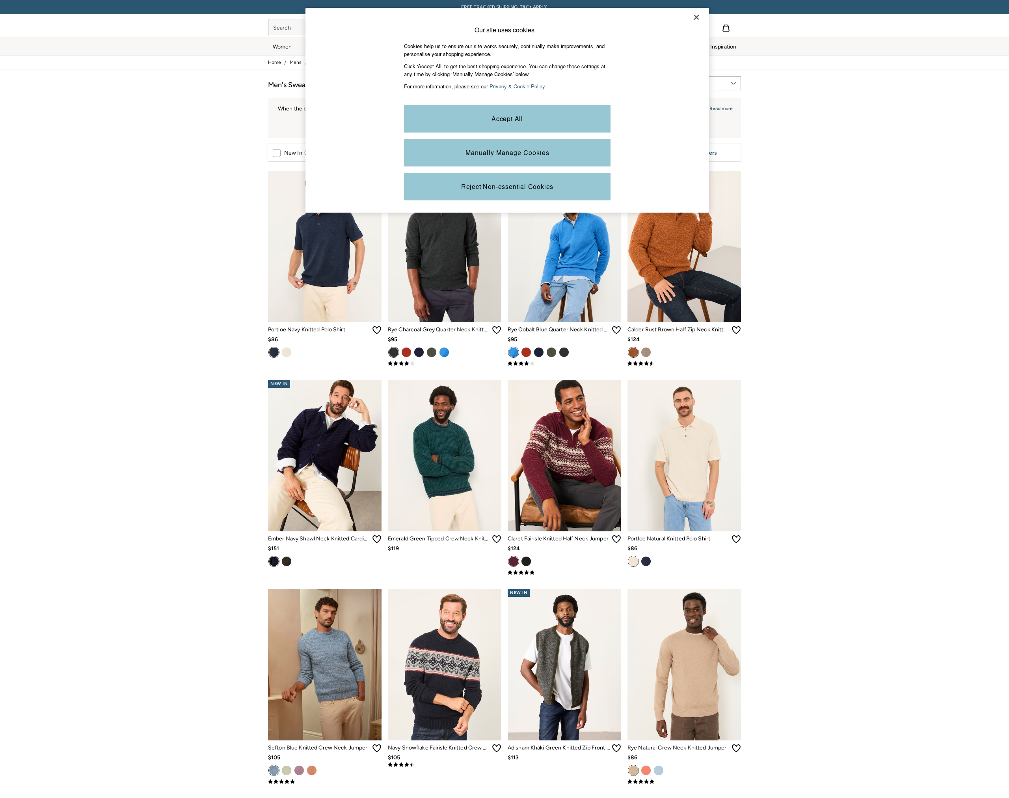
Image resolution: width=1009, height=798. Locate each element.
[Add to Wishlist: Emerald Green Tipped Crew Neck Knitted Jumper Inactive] (496, 539)
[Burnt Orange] (311, 770)
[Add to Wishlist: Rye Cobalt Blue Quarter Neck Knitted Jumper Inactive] (616, 330)
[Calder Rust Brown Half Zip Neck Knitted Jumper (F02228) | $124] (684, 246)
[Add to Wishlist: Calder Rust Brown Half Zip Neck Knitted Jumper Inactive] (736, 330)
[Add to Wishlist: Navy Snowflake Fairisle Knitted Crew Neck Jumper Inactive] (496, 748)
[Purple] (299, 770)
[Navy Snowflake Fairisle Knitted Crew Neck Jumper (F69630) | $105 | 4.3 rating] (444, 765)
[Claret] (513, 561)
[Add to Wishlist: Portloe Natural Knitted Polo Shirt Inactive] (736, 539)
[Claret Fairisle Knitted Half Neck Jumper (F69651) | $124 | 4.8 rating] (564, 573)
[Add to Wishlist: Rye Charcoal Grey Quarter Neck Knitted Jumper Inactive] (496, 330)
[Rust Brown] (633, 352)
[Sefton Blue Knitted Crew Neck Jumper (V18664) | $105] (325, 664)
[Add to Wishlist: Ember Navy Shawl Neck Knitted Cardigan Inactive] (377, 539)
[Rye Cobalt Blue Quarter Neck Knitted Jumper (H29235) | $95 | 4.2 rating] (564, 364)
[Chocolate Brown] (286, 561)
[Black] (526, 561)
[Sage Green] (286, 770)
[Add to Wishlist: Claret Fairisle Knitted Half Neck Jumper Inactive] (616, 539)
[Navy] (274, 352)
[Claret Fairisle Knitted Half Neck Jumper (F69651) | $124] (564, 455)
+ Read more (719, 107)
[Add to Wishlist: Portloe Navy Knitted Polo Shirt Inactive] (377, 330)
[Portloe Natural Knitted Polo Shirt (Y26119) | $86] (684, 455)
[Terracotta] (406, 352)
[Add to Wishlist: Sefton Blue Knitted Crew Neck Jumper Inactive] (377, 748)
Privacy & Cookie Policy (517, 86)
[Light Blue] (658, 770)
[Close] (696, 17)
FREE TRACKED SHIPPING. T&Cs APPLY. (504, 7)
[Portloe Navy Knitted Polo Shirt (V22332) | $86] (325, 246)
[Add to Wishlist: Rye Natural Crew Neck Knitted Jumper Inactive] (736, 748)
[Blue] (274, 770)
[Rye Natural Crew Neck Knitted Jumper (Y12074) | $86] (684, 664)
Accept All (507, 118)
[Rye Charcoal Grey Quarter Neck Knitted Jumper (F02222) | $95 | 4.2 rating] (444, 364)
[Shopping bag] (726, 27)
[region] (507, 110)
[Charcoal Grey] (394, 352)
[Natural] (286, 352)
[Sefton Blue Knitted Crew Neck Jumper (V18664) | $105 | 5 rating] (325, 782)
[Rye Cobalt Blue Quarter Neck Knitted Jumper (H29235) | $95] (564, 246)
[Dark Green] (431, 352)
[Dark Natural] (646, 352)
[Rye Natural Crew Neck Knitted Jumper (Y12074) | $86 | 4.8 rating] (684, 782)
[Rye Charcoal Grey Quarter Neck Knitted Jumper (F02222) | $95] (444, 246)
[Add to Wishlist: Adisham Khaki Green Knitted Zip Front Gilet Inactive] (616, 748)
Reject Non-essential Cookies (507, 186)
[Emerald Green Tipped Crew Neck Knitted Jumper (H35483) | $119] (444, 455)
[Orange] (646, 770)
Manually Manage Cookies (507, 152)
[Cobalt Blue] (444, 352)
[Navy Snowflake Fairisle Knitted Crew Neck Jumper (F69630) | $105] (444, 664)
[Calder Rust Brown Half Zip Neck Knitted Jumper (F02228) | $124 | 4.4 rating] (684, 364)
